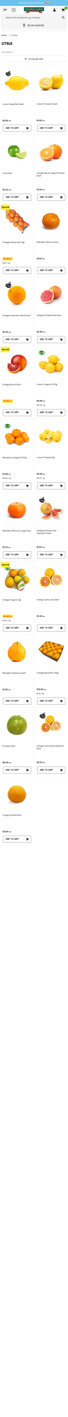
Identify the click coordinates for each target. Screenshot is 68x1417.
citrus (14, 35)
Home (4, 35)
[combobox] (31, 17)
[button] (4, 10)
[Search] (63, 17)
